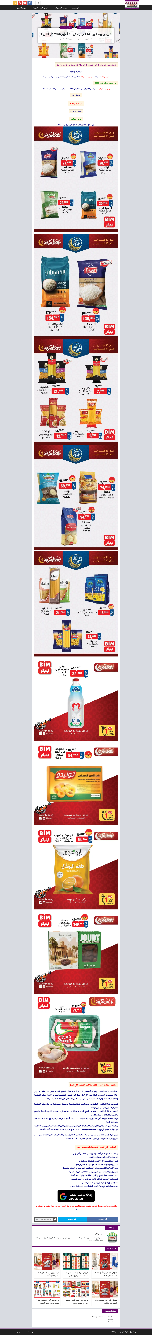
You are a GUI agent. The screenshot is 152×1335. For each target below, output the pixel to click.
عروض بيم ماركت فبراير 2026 (105, 83)
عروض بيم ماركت (84, 27)
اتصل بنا (110, 1321)
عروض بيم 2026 (76, 103)
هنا (76, 1210)
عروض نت (75, 8)
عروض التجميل (22, 8)
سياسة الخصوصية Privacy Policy (102, 1317)
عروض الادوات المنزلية (40, 8)
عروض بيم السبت (76, 111)
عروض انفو (85, 39)
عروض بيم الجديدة (104, 89)
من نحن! (110, 1319)
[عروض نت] (132, 4)
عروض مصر (66, 27)
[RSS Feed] (15, 3)
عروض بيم (76, 95)
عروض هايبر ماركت (61, 8)
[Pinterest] (20, 3)
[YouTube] (25, 3)
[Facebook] (29, 3)
